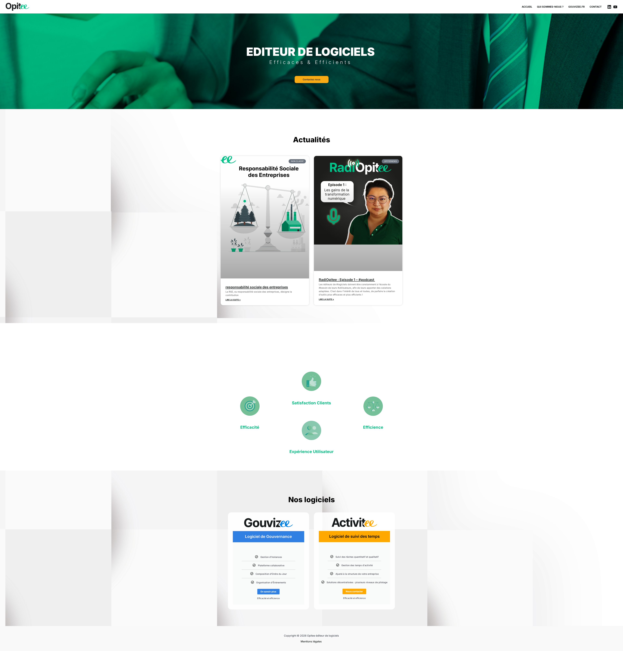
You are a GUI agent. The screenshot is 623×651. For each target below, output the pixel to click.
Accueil (527, 6)
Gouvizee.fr (576, 6)
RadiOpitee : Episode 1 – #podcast (347, 280)
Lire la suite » (233, 300)
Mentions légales (311, 641)
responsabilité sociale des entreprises (257, 287)
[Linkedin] (609, 7)
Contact (596, 6)
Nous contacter (354, 591)
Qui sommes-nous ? (550, 6)
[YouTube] (615, 7)
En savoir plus (268, 591)
